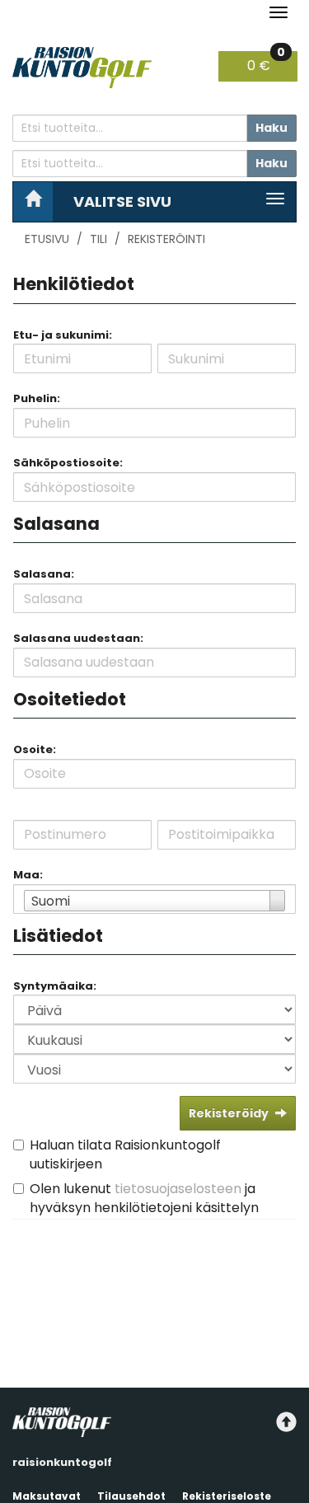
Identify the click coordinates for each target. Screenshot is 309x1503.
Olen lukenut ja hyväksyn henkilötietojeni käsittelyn (144, 1198)
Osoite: (34, 749)
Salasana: (43, 574)
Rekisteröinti (166, 239)
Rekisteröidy (229, 1113)
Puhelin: (36, 398)
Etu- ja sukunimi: (62, 335)
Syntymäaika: (54, 986)
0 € (266, 63)
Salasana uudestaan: (78, 638)
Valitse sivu (122, 201)
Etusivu (47, 239)
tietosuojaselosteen (178, 1188)
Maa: (28, 875)
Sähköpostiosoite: (68, 463)
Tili (98, 239)
